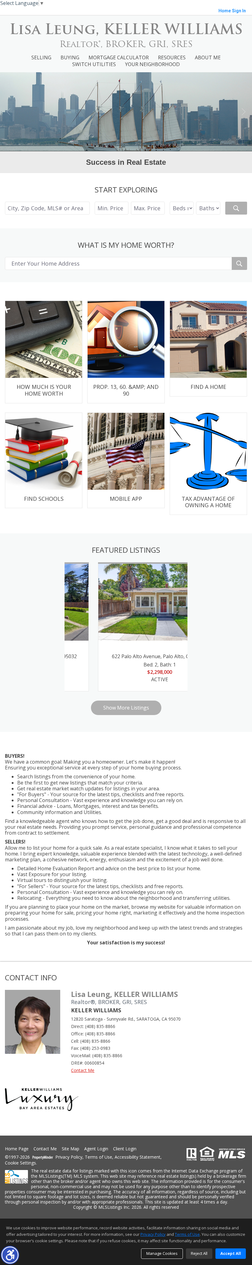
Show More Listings (126, 707)
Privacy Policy (68, 1157)
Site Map (70, 1149)
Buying (70, 57)
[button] (10, 1255)
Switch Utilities (94, 64)
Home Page (17, 1149)
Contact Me (82, 1070)
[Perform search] (236, 208)
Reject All (199, 1253)
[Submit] (239, 263)
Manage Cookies (162, 1253)
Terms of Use (98, 1157)
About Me (208, 57)
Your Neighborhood (152, 64)
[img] (43, 352)
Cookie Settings (20, 1163)
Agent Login (96, 1149)
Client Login (124, 1149)
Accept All (230, 1253)
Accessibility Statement (137, 1157)
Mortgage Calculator (119, 57)
